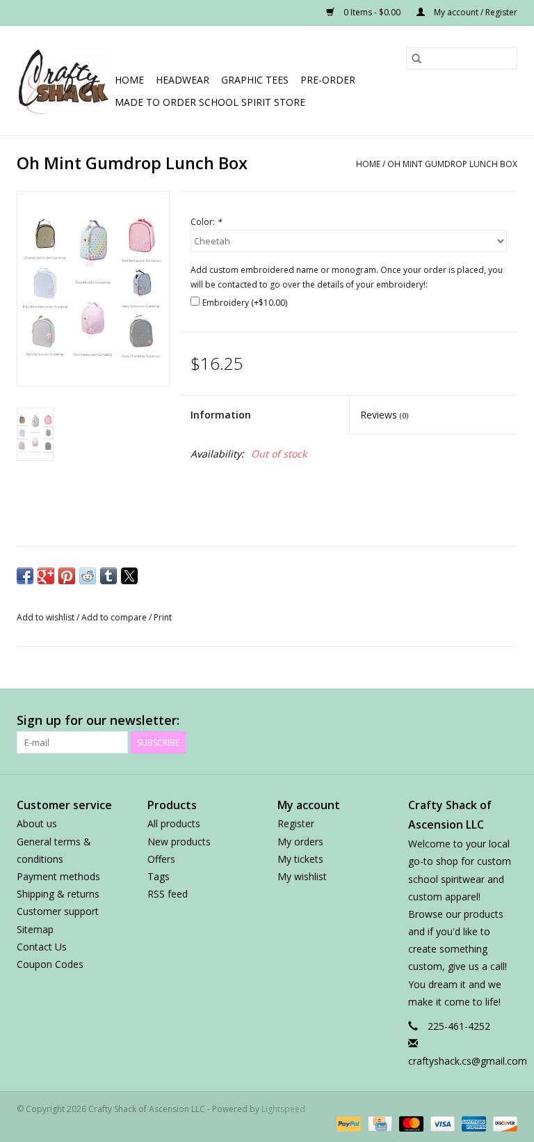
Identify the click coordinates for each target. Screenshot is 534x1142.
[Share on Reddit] (87, 576)
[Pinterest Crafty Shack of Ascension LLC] (431, 721)
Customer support (58, 911)
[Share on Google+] (46, 576)
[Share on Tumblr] (108, 576)
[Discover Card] (502, 1123)
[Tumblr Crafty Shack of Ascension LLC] (481, 721)
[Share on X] (129, 576)
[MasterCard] (410, 1123)
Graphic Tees (255, 79)
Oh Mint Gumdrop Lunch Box (452, 164)
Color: (206, 222)
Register (295, 823)
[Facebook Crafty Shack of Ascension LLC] (356, 721)
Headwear (182, 79)
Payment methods (58, 876)
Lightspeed (283, 1109)
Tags (158, 876)
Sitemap (35, 929)
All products (173, 823)
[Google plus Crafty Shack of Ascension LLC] (406, 721)
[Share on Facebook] (25, 576)
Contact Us (42, 946)
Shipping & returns (58, 893)
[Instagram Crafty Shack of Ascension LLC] (506, 721)
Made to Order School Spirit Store (210, 102)
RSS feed (167, 893)
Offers (161, 859)
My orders (300, 841)
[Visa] (441, 1123)
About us (37, 823)
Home (129, 79)
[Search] (416, 58)
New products (179, 841)
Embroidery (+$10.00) (244, 302)
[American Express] (472, 1123)
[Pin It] (66, 576)
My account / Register (474, 12)
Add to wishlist (46, 617)
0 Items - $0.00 (372, 12)
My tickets (300, 859)
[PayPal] (347, 1123)
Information (221, 414)
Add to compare (115, 617)
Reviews (384, 414)
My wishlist (302, 876)
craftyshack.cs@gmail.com (467, 1060)
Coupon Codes (50, 964)
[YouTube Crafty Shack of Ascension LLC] (456, 721)
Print (163, 617)
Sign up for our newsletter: (98, 720)
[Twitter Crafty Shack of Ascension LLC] (381, 721)
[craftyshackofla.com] (64, 80)
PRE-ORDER (327, 79)
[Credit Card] (378, 1123)
